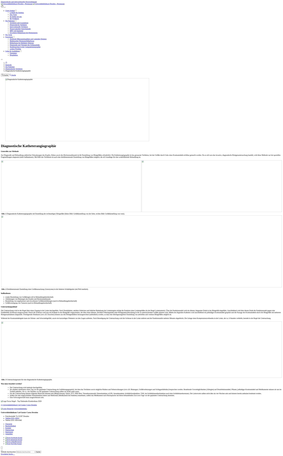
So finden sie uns (16, 17)
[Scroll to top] (2, 447)
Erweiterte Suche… (8, 454)
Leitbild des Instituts (17, 13)
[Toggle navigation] (2, 59)
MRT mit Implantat (16, 31)
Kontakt (8, 428)
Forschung (9, 37)
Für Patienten (10, 21)
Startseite (8, 65)
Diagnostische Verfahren (18, 25)
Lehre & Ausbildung (12, 51)
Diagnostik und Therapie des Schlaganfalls (25, 45)
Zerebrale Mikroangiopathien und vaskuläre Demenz (28, 39)
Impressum (9, 432)
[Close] (5, 7)
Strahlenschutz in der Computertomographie (25, 47)
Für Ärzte (8, 35)
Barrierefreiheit (10, 426)
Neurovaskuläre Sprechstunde (20, 29)
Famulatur (13, 53)
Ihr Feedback (14, 19)
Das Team (13, 15)
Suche (38, 452)
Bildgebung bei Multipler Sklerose (22, 43)
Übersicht (8, 424)
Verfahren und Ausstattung (19, 23)
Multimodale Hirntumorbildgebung (22, 41)
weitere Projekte (15, 49)
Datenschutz (9, 430)
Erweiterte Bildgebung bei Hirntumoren (23, 33)
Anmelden (9, 434)
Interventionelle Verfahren (19, 27)
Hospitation (14, 55)
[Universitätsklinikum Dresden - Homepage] (141, 4)
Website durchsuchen (8, 452)
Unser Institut (10, 11)
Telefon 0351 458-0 (12, 418)
